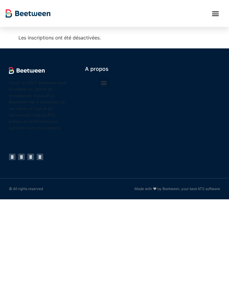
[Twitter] (40, 157)
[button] (215, 13)
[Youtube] (21, 157)
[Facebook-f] (30, 157)
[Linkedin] (12, 157)
